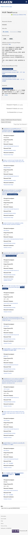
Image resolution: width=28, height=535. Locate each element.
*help (25, 14)
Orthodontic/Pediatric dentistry (9, 72)
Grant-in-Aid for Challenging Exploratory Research (13, 239)
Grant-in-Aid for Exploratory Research (11, 364)
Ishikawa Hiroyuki (7, 167)
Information (3, 516)
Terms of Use (4, 525)
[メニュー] (26, 2)
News (2, 523)
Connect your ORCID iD (18, 14)
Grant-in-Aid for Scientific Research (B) (11, 334)
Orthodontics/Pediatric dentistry (9, 70)
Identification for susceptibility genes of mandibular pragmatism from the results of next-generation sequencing (13, 130)
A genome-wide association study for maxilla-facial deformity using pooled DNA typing (13, 254)
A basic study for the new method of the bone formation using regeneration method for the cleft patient (13, 413)
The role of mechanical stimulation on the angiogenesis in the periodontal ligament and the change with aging (13, 319)
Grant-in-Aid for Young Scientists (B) (11, 303)
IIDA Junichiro (6, 230)
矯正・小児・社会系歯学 (8, 463)
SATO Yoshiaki (6, 389)
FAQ (2, 521)
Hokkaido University (7, 247)
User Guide (3, 518)
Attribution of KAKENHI (6, 528)
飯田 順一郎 (6, 356)
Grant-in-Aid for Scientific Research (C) (11, 146)
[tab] (14, 105)
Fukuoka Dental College (8, 154)
